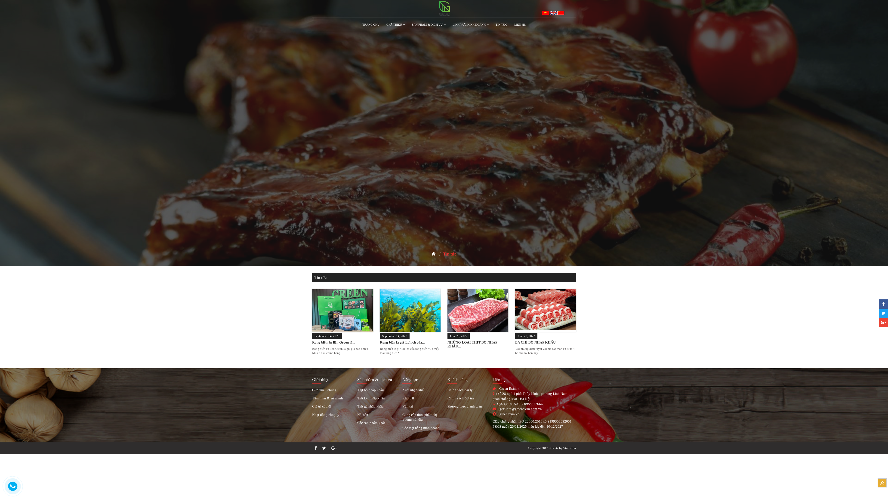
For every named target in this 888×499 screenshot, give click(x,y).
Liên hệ (520, 24)
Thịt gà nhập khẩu (370, 406)
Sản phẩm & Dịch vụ (427, 24)
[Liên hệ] (13, 486)
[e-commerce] (444, 9)
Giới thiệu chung (324, 390)
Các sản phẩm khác (371, 423)
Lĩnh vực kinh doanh (469, 24)
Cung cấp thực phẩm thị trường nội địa (419, 417)
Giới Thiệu (394, 24)
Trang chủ (370, 24)
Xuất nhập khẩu (414, 390)
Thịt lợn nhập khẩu (371, 398)
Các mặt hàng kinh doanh (421, 428)
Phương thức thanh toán (464, 406)
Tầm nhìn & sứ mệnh (327, 398)
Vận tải (407, 406)
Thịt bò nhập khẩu (370, 390)
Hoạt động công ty (325, 415)
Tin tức (501, 24)
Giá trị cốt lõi (321, 406)
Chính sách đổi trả (460, 398)
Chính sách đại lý (460, 390)
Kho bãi (408, 398)
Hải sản (362, 415)
